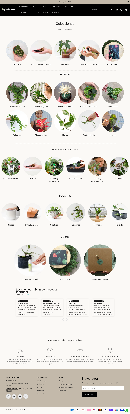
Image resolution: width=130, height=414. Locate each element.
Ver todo (119, 225)
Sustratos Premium (11, 179)
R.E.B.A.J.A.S (35, 7)
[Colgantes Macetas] (75, 212)
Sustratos (32, 179)
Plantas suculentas (65, 107)
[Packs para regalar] (100, 260)
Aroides (113, 135)
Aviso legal (62, 391)
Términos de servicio (65, 384)
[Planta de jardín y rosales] (41, 93)
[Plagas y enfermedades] (97, 166)
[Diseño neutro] (10, 212)
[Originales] (54, 212)
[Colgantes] (17, 121)
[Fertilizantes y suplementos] (54, 166)
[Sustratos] (32, 166)
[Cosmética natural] (89, 51)
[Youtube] (20, 396)
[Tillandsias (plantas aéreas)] (89, 121)
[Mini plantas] (113, 93)
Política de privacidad (66, 387)
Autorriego (119, 179)
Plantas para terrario (89, 107)
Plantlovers (65, 279)
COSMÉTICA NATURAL (89, 65)
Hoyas (65, 135)
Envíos (61, 381)
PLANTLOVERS (23, 13)
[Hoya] (65, 121)
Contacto (39, 387)
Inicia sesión (40, 391)
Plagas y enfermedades (97, 180)
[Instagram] (14, 396)
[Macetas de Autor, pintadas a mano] (32, 212)
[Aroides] (113, 121)
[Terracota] (97, 212)
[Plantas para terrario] (89, 93)
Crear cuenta (41, 394)
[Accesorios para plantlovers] (65, 260)
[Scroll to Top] (126, 403)
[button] (126, 10)
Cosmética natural (30, 279)
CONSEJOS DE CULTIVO (40, 13)
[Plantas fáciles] (41, 121)
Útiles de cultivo (75, 179)
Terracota (97, 225)
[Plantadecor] (8, 9)
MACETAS (74, 7)
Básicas (11, 225)
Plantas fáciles (41, 135)
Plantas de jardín (41, 107)
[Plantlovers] (113, 51)
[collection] (17, 51)
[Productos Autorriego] (119, 166)
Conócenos (40, 384)
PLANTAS (44, 7)
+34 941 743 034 (12, 389)
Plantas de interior (17, 107)
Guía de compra (42, 381)
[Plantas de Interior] (17, 93)
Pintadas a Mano (32, 225)
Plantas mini (113, 107)
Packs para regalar (100, 279)
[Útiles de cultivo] (75, 166)
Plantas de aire (89, 135)
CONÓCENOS (54, 13)
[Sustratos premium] (10, 166)
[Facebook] (8, 396)
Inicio (59, 29)
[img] (66, 292)
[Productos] (41, 51)
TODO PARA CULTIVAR (59, 7)
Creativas (54, 225)
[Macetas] (65, 51)
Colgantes (17, 135)
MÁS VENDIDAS (23, 7)
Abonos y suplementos (54, 180)
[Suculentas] (65, 93)
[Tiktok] (25, 396)
